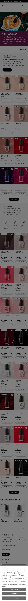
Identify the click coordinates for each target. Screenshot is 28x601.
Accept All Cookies (14, 598)
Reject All (14, 593)
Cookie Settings (14, 589)
